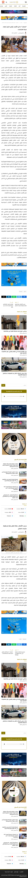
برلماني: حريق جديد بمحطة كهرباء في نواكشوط (15, 331)
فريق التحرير (16, 872)
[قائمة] (26, 2)
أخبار (19, 6)
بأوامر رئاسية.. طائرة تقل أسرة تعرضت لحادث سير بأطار (8, 305)
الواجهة (20, 291)
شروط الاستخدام (4, 875)
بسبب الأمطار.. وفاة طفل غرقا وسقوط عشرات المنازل (21, 305)
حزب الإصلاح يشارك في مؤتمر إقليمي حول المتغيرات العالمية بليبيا (14, 352)
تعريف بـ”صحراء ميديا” (9, 872)
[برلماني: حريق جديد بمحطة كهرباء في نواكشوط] (14, 322)
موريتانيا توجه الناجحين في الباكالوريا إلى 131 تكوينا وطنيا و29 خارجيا (10, 480)
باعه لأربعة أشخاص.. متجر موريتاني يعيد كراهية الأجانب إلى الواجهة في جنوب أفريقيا (10, 496)
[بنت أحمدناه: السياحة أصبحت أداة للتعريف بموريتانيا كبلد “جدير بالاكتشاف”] (23, 488)
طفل (20, 639)
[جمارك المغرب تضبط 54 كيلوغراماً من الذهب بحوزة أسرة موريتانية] (23, 473)
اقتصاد (15, 6)
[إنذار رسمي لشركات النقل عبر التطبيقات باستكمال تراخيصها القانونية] (14, 364)
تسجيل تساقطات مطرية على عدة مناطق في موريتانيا (20, 653)
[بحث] (6, 2)
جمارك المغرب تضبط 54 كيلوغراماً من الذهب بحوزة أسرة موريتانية (10, 472)
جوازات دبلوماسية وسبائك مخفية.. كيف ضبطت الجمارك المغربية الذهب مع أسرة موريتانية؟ (10, 465)
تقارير (6, 6)
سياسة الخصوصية (23, 876)
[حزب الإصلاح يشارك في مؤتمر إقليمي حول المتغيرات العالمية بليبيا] (14, 343)
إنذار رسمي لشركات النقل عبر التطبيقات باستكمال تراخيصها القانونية (15, 374)
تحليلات (10, 6)
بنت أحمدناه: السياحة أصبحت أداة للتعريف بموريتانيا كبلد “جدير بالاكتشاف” (11, 488)
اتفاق (25, 291)
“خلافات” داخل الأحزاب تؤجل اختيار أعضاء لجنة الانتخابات (7, 652)
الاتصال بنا (21, 872)
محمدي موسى (21, 33)
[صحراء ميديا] (14, 2)
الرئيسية (24, 6)
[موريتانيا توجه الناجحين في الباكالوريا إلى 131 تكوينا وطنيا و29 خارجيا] (23, 481)
